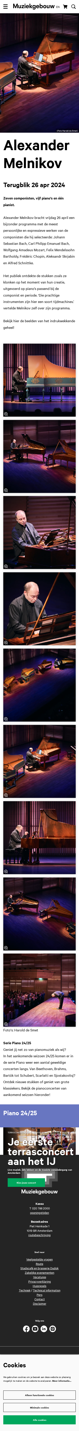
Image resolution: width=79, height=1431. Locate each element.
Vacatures (39, 1277)
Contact (39, 1299)
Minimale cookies (39, 1407)
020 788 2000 (41, 1208)
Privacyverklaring (39, 1281)
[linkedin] (44, 1329)
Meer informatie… (61, 1380)
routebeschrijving (39, 1235)
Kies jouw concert (26, 1182)
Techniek (25, 1290)
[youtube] (35, 1329)
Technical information (46, 1290)
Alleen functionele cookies (39, 1395)
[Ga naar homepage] (34, 6)
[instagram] (52, 1329)
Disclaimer (39, 1303)
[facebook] (26, 1329)
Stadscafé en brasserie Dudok (39, 1268)
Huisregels (39, 1286)
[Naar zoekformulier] (73, 6)
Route (39, 1264)
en (58, 6)
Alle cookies (39, 1419)
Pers (39, 1295)
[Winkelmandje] (65, 6)
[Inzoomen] (6, 414)
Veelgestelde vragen (39, 1259)
